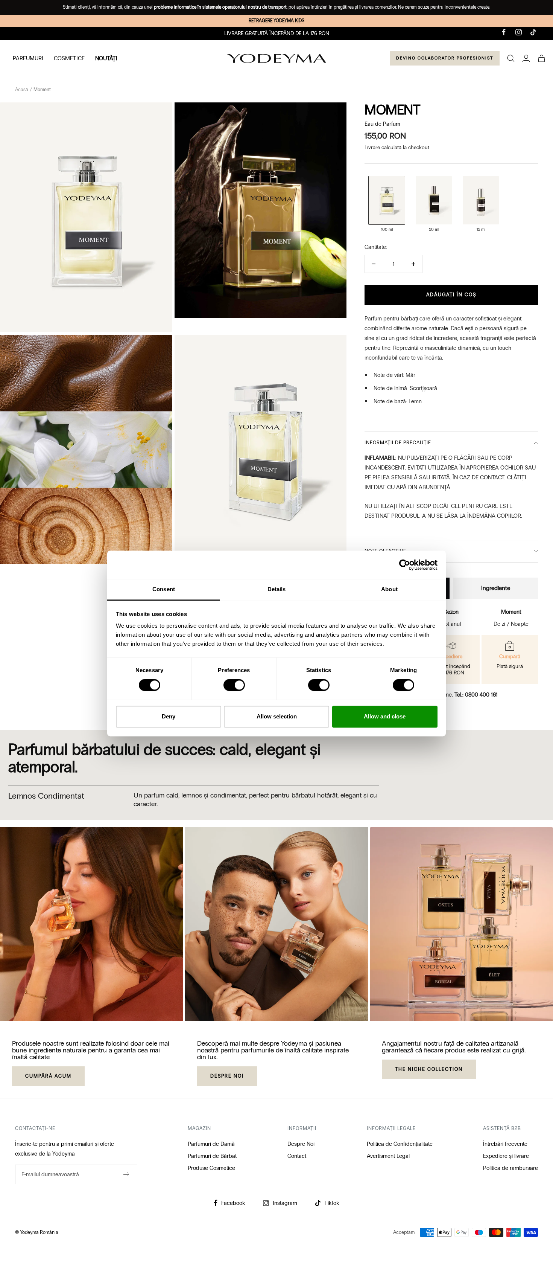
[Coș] (541, 58)
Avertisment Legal (388, 1156)
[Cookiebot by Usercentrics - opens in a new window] (405, 564)
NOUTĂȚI (106, 58)
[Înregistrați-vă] (126, 1174)
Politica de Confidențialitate (400, 1144)
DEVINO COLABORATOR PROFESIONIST (444, 58)
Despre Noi (300, 1144)
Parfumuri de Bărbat (212, 1156)
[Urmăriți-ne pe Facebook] (504, 32)
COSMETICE (69, 58)
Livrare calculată (383, 147)
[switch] (234, 685)
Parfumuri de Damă (211, 1144)
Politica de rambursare (510, 1168)
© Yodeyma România (36, 1232)
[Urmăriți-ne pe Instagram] (518, 32)
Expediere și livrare (506, 1156)
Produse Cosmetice (211, 1168)
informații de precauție (398, 443)
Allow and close (385, 716)
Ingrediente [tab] (495, 588)
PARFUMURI (28, 58)
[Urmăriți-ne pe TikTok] (533, 32)
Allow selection (277, 716)
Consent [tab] (163, 589)
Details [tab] (276, 589)
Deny (168, 716)
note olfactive (385, 551)
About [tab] (389, 589)
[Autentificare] (526, 58)
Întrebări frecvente (505, 1144)
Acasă (21, 90)
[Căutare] (511, 58)
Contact (296, 1156)
